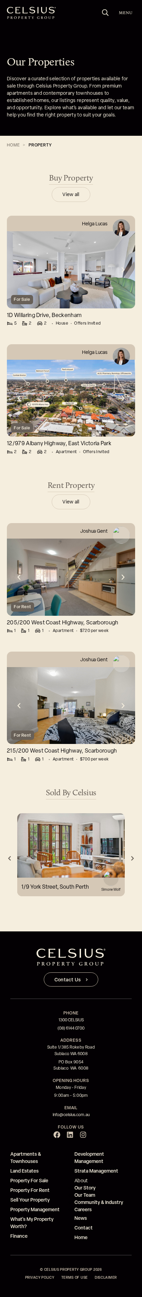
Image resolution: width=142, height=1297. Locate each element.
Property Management (35, 1209)
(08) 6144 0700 (71, 1028)
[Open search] (105, 12)
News (80, 1218)
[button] (19, 269)
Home (13, 145)
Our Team (84, 1195)
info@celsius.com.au (71, 1114)
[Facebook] (56, 1134)
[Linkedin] (69, 1134)
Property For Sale (29, 1180)
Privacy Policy (39, 1277)
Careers (83, 1209)
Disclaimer (106, 1277)
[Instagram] (83, 1134)
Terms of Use (74, 1277)
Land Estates (24, 1170)
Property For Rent (30, 1190)
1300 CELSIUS (71, 1020)
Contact (83, 1227)
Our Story (84, 1187)
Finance (19, 1236)
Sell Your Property (30, 1199)
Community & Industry (98, 1202)
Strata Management (96, 1170)
